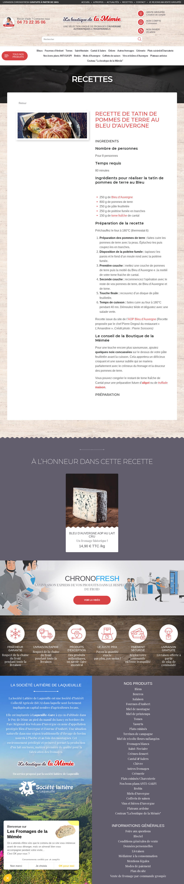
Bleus (39, 50)
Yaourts (138, 724)
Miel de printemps (138, 714)
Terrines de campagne (138, 734)
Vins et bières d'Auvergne (135, 55)
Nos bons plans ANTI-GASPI (57, 55)
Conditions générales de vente (138, 841)
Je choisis (41, 865)
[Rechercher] (139, 39)
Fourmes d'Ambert (54, 50)
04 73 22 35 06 (31, 22)
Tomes (69, 50)
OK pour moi (66, 865)
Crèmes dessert (138, 754)
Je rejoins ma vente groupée (165, 2)
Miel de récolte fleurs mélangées (138, 739)
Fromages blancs (138, 744)
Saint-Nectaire (81, 50)
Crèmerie (140, 50)
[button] (7, 878)
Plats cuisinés (138, 729)
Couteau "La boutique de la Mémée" (105, 60)
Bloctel (138, 836)
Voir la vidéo (92, 600)
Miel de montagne (138, 709)
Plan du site (138, 871)
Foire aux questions (138, 831)
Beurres (138, 694)
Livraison (138, 851)
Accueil (85, 2)
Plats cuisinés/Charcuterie (160, 50)
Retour (22, 103)
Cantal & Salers (98, 50)
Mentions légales (138, 861)
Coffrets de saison (111, 55)
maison (100, 387)
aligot (146, 382)
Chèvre (111, 50)
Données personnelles (138, 846)
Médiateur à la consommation (138, 856)
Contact (141, 2)
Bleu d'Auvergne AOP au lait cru (92, 535)
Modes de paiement (138, 866)
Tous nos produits (18, 55)
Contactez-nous (42, 18)
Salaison (138, 699)
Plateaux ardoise (158, 55)
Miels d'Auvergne (91, 55)
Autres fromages (125, 50)
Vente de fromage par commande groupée (138, 876)
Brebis (77, 55)
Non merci (16, 865)
